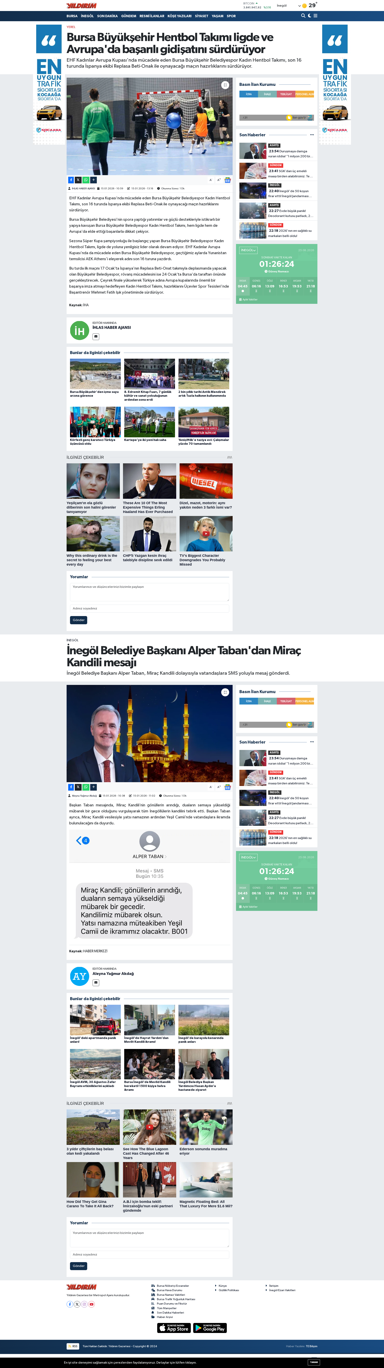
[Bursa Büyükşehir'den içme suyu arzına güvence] (95, 374)
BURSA (72, 16)
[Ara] (303, 16)
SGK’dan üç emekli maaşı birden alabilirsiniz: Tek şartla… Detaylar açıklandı (289, 174)
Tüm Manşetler (167, 1308)
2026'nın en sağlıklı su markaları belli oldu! (290, 233)
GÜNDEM (128, 16)
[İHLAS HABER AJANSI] (79, 330)
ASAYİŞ (274, 145)
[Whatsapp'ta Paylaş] (85, 180)
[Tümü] (312, 135)
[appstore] (174, 1328)
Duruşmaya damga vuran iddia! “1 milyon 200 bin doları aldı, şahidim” (290, 154)
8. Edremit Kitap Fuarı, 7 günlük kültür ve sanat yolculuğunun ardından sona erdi (147, 395)
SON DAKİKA (107, 16)
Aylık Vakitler (250, 299)
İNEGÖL (87, 16)
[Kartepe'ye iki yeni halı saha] (149, 422)
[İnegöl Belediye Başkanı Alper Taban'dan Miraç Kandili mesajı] (150, 733)
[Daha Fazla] (93, 180)
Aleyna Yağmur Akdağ (84, 796)
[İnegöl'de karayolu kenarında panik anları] (203, 1020)
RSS (74, 1346)
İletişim (273, 1285)
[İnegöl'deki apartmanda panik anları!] (95, 1020)
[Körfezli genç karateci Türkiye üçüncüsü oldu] (95, 422)
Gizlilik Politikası (229, 1290)
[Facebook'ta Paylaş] (71, 180)
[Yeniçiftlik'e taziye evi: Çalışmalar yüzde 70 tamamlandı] (203, 422)
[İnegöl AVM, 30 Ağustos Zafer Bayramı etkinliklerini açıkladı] (95, 1064)
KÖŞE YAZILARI (180, 16)
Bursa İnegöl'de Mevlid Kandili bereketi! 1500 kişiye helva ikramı (147, 1085)
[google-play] (210, 1328)
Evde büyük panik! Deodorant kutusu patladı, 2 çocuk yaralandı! (289, 214)
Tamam (314, 1362)
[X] (77, 1304)
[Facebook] (70, 1304)
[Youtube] (91, 1304)
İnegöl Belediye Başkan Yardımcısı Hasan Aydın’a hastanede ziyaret (197, 1085)
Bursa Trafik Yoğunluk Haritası (176, 1299)
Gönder (79, 620)
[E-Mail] (96, 336)
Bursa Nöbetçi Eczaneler (173, 1285)
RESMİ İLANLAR (152, 16)
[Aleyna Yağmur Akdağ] (79, 976)
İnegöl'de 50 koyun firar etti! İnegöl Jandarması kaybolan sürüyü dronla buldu (289, 194)
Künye (223, 1285)
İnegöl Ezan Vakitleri (282, 1290)
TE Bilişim (311, 1346)
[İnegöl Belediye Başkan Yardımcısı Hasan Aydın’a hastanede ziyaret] (203, 1064)
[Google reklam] (49, 84)
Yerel (71, 27)
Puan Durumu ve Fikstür (172, 1303)
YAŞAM (217, 16)
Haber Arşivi (165, 1317)
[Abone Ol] (227, 180)
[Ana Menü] (315, 16)
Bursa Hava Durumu (169, 1290)
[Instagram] (84, 1304)
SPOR (231, 16)
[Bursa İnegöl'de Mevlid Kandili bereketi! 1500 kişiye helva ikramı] (149, 1064)
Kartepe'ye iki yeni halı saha (145, 440)
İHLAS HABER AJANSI (83, 188)
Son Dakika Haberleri (170, 1312)
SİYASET (201, 16)
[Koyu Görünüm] (309, 16)
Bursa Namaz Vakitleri (171, 1294)
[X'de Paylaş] (78, 180)
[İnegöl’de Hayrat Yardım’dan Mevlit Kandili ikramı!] (149, 1020)
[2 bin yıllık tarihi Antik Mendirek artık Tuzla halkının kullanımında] (203, 374)
